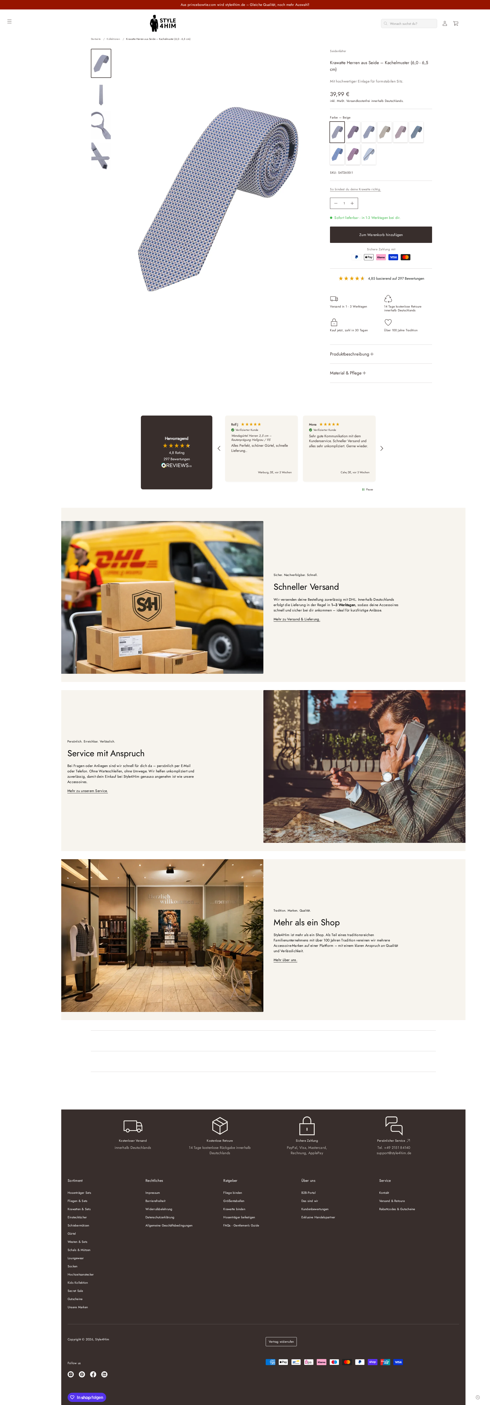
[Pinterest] (82, 1374)
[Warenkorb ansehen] (456, 23)
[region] (300, 448)
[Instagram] (70, 1374)
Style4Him (102, 1339)
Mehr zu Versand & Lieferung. (297, 619)
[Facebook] (93, 1374)
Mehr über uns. (285, 959)
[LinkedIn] (104, 1374)
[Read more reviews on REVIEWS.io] (176, 466)
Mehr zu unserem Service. (87, 790)
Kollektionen (113, 39)
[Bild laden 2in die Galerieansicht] (101, 94)
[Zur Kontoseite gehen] (444, 23)
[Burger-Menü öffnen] (9, 21)
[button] (456, 23)
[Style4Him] (163, 23)
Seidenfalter (338, 51)
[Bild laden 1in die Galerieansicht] (101, 63)
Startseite (96, 39)
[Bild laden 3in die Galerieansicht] (101, 125)
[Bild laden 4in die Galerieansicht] (101, 156)
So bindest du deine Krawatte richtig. (355, 189)
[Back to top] (477, 1397)
